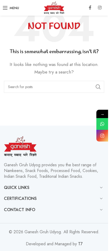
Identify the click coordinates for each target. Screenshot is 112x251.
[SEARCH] (98, 87)
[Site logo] (54, 7)
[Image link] (20, 146)
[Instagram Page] (102, 136)
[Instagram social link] (100, 8)
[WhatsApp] (102, 124)
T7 (80, 244)
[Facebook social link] (90, 8)
